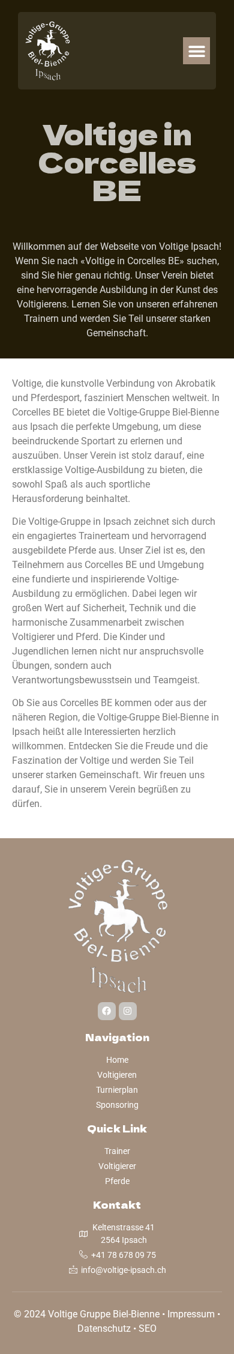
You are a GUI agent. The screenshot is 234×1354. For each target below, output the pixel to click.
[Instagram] (128, 1011)
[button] (196, 50)
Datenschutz (104, 1328)
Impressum (191, 1314)
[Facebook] (107, 1011)
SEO (148, 1328)
